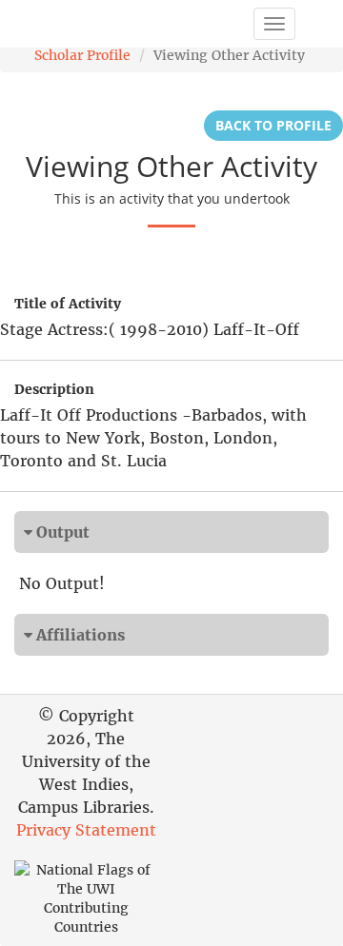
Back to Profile (273, 125)
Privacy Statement (86, 829)
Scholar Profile (82, 55)
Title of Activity (67, 303)
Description (54, 389)
